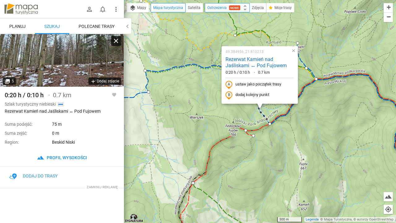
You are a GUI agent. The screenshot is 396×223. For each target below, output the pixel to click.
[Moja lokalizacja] (388, 209)
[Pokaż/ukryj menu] (116, 9)
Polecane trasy (96, 26)
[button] (193, 183)
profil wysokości (66, 157)
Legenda (312, 219)
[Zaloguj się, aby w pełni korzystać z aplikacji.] (114, 94)
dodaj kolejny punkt (252, 94)
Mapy (141, 8)
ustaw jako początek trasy (258, 84)
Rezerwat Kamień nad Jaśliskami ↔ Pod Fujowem (256, 62)
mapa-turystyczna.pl (21, 9)
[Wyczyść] (116, 41)
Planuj (17, 26)
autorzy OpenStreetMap (375, 219)
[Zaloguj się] (89, 9)
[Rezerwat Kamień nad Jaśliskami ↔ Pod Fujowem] (62, 60)
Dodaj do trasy (40, 175)
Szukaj (52, 26)
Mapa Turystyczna (338, 219)
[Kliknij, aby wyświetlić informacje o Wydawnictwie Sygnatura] (134, 218)
